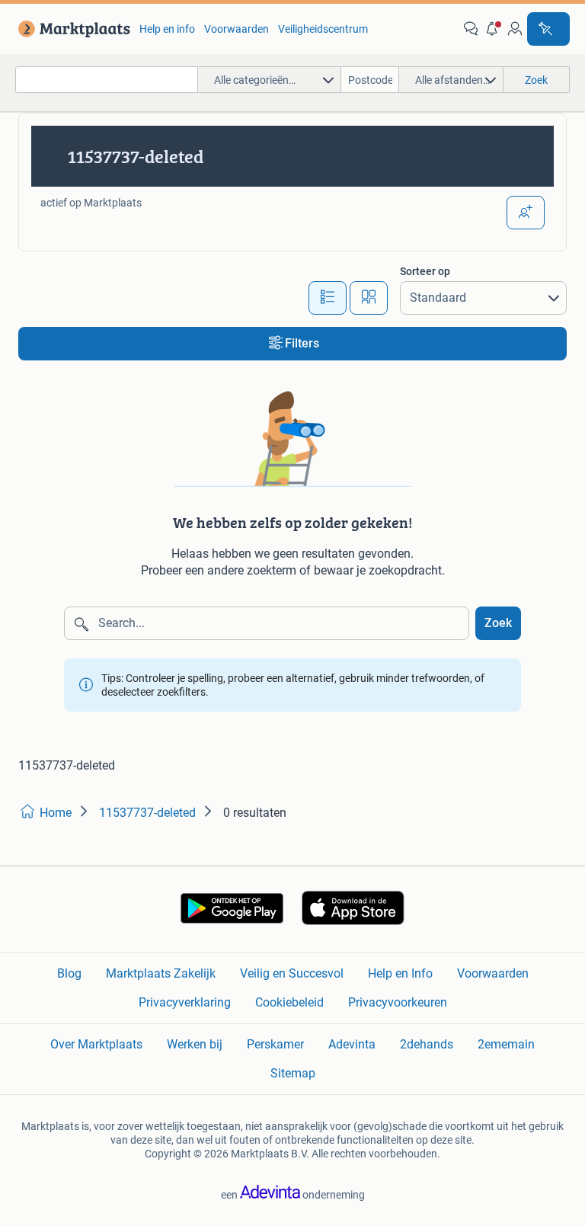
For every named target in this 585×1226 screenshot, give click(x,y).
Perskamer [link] (275, 1044)
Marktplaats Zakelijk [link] (161, 973)
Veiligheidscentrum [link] (323, 29)
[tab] (327, 298)
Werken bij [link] (194, 1044)
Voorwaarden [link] (236, 29)
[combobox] (106, 79)
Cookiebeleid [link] (289, 1002)
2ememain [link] (506, 1044)
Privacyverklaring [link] (185, 1002)
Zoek (498, 623)
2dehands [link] (426, 1044)
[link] (71, 29)
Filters (302, 343)
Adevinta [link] (352, 1044)
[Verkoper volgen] (526, 212)
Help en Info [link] (400, 973)
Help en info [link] (167, 29)
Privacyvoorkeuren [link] (397, 1002)
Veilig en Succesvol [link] (292, 973)
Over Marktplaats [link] (96, 1044)
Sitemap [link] (292, 1073)
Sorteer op (425, 271)
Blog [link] (69, 973)
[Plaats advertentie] (548, 29)
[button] (493, 29)
